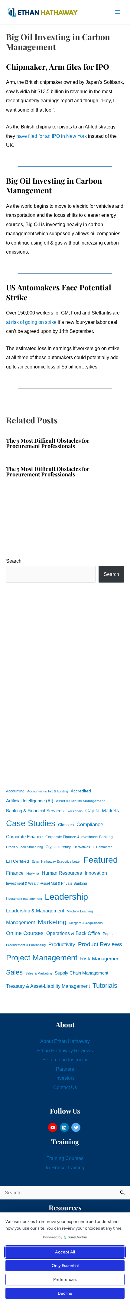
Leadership (66, 897)
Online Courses (25, 933)
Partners (65, 1069)
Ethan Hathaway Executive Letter (56, 861)
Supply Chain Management (81, 973)
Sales (14, 972)
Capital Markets (102, 810)
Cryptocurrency (58, 847)
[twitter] (76, 1127)
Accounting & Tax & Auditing (47, 791)
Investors (65, 1078)
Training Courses (65, 1158)
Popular (109, 934)
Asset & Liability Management (80, 801)
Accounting (15, 791)
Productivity (61, 944)
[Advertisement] (65, 684)
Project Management (41, 957)
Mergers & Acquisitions (86, 923)
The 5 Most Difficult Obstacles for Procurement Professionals (47, 443)
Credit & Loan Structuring (24, 847)
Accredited (81, 791)
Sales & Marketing (38, 973)
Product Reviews (100, 944)
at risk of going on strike (31, 322)
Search (13, 561)
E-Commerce (102, 847)
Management (20, 922)
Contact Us (65, 1087)
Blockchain (75, 811)
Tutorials (105, 985)
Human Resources (62, 873)
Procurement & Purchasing (26, 945)
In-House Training (65, 1167)
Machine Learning (80, 911)
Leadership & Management (35, 910)
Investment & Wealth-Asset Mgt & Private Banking (46, 883)
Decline (65, 1293)
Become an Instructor (65, 1059)
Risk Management (100, 959)
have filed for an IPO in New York (51, 136)
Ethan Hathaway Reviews (65, 1050)
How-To (32, 873)
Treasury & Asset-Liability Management (48, 986)
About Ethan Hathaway (65, 1041)
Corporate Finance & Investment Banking (79, 837)
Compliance (89, 824)
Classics (66, 824)
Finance (15, 873)
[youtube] (53, 1127)
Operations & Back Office (73, 933)
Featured (100, 859)
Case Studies (30, 823)
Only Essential (65, 1265)
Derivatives (81, 847)
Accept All (65, 1252)
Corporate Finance (24, 836)
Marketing (52, 921)
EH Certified (17, 861)
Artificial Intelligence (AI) (29, 800)
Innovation (96, 873)
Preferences (65, 1279)
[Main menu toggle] (117, 12)
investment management (24, 898)
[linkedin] (65, 1127)
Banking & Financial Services (35, 810)
